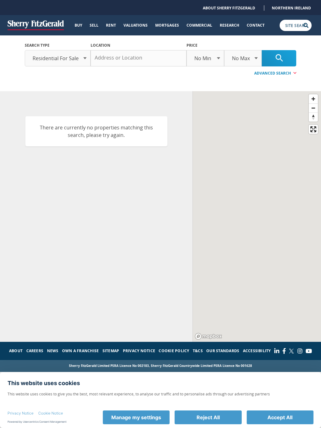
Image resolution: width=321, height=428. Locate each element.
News (53, 350)
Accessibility (257, 350)
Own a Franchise (80, 350)
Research (229, 25)
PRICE (192, 45)
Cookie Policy (174, 350)
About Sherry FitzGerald (229, 8)
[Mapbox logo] (208, 336)
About (16, 350)
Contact (256, 25)
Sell (94, 25)
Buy (78, 25)
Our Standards (222, 350)
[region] (257, 216)
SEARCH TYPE (37, 45)
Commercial (199, 25)
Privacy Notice (139, 350)
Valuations (136, 25)
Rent (111, 25)
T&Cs (198, 350)
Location (100, 45)
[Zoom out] (313, 107)
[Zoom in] (313, 98)
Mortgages (167, 25)
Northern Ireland (291, 8)
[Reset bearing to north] (313, 117)
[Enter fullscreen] (313, 129)
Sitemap (111, 350)
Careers (35, 350)
